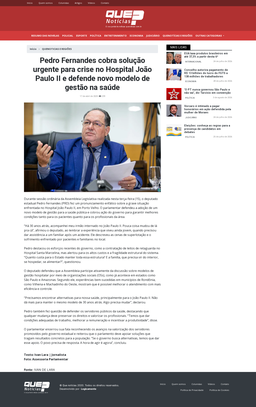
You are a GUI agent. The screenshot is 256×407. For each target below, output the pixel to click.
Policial (67, 35)
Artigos (78, 2)
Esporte (81, 35)
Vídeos (91, 2)
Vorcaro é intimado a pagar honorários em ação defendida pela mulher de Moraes (207, 109)
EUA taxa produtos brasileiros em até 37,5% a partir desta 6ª (206, 55)
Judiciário (153, 35)
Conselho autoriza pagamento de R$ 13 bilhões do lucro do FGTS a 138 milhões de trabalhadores (206, 73)
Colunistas (63, 2)
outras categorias (208, 35)
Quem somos (45, 2)
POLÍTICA (190, 98)
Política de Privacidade (192, 390)
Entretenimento (115, 35)
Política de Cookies (219, 390)
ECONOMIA (190, 81)
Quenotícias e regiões (177, 35)
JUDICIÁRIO (191, 117)
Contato (105, 2)
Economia (136, 35)
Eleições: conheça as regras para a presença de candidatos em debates (207, 129)
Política (95, 35)
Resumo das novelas (45, 35)
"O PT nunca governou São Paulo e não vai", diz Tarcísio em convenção (207, 91)
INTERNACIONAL (193, 62)
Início (30, 2)
